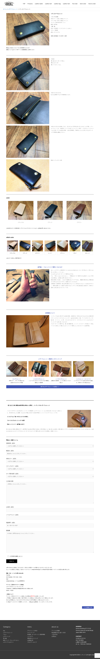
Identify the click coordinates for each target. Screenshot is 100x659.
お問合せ (54, 636)
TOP (24, 3)
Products (30, 3)
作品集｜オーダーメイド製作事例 (36, 634)
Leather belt (48, 3)
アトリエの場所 (56, 630)
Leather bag (57, 3)
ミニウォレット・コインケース (83, 379)
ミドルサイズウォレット (38, 379)
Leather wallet (39, 3)
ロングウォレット (17, 379)
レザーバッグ (6, 636)
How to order (92, 3)
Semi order (83, 3)
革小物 (5, 638)
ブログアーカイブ (32, 642)
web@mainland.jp (81, 638)
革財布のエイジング (32, 638)
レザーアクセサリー (8, 642)
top (4, 630)
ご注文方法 (54, 634)
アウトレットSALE (32, 630)
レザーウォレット (7, 632)
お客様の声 (30, 640)
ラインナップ (30, 632)
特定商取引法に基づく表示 (59, 632)
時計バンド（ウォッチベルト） (11, 640)
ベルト (5, 634)
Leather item (66, 3)
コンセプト (30, 636)
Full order (75, 3)
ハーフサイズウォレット (61, 379)
